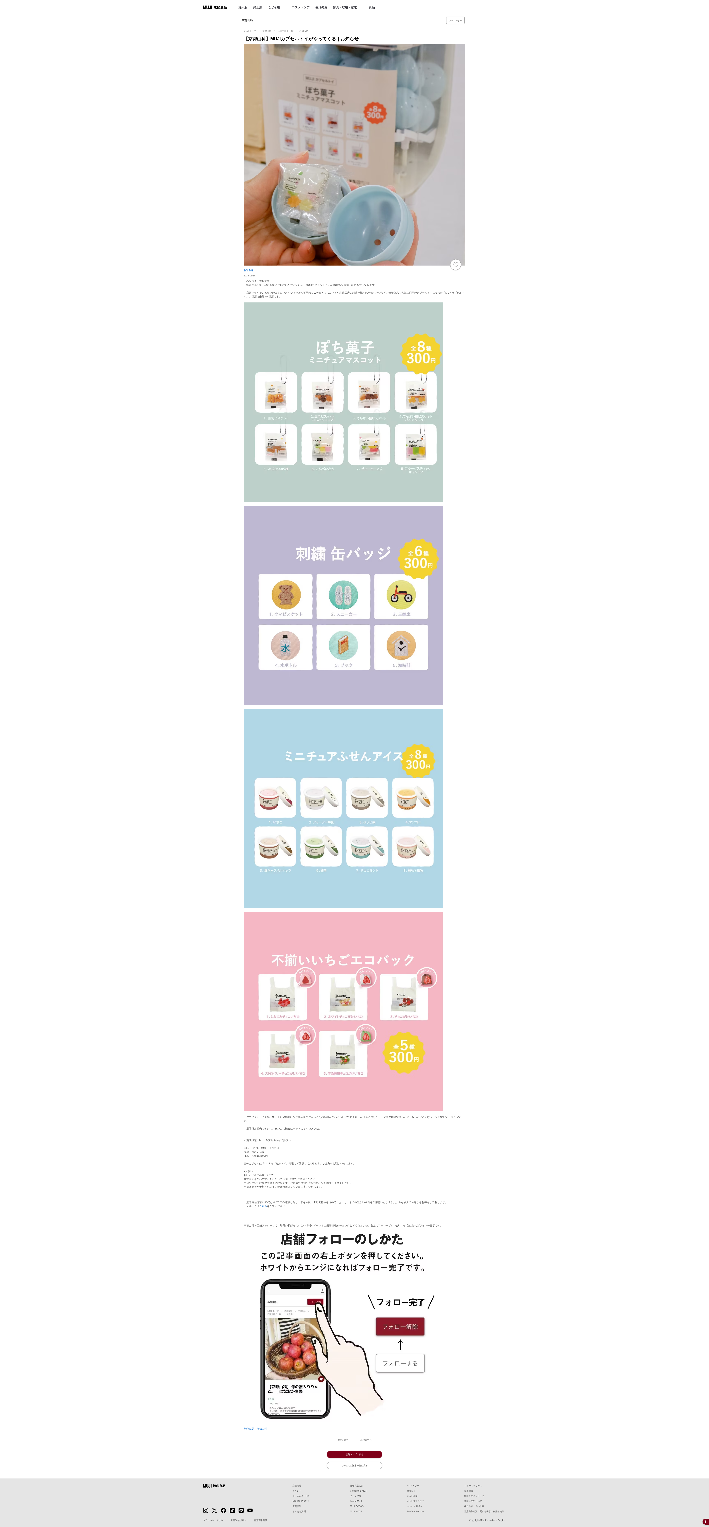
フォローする (455, 20)
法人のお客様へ (414, 1506)
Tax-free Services (415, 1511)
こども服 (274, 7)
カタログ (411, 1491)
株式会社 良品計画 (474, 1506)
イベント (296, 1491)
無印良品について (473, 1501)
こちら (263, 1206)
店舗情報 (296, 1485)
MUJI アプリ (413, 1485)
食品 (372, 7)
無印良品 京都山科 (255, 1428)
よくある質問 (299, 1511)
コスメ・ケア (301, 7)
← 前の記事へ (342, 1439)
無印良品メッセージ (474, 1496)
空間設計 (296, 1506)
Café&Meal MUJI (358, 1491)
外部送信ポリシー (240, 1520)
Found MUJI (356, 1501)
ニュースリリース (473, 1485)
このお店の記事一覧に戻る (354, 1465)
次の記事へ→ (367, 1439)
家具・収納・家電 (345, 7)
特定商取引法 (260, 1520)
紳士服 (257, 7)
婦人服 (243, 7)
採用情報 (468, 1491)
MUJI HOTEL (356, 1511)
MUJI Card (412, 1496)
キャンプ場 (355, 1496)
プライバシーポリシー (214, 1520)
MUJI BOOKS (357, 1506)
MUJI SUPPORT (300, 1501)
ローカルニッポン (301, 1496)
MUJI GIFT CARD (415, 1501)
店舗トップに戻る (354, 1454)
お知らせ (248, 270)
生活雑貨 (321, 7)
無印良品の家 (356, 1485)
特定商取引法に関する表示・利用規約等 (484, 1511)
